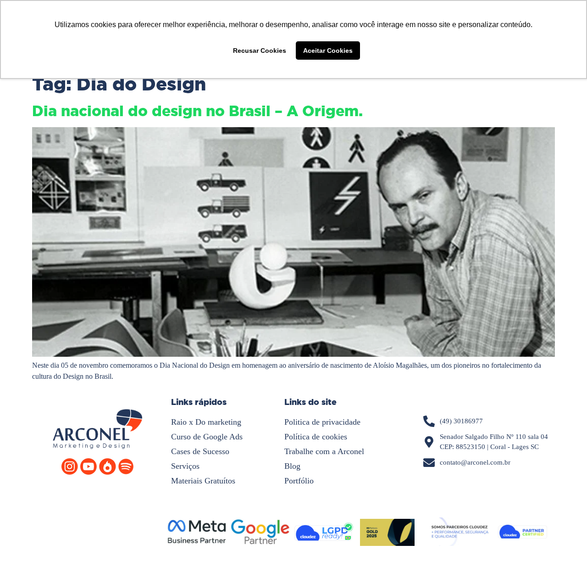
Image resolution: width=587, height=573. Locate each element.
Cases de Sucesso (200, 451)
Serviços (185, 466)
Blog (292, 466)
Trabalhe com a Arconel (324, 451)
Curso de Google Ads (207, 436)
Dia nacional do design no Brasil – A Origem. (197, 111)
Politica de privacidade (322, 422)
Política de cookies (315, 436)
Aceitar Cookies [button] (328, 50)
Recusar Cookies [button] (259, 50)
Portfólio (299, 480)
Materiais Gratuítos (203, 480)
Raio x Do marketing (206, 422)
